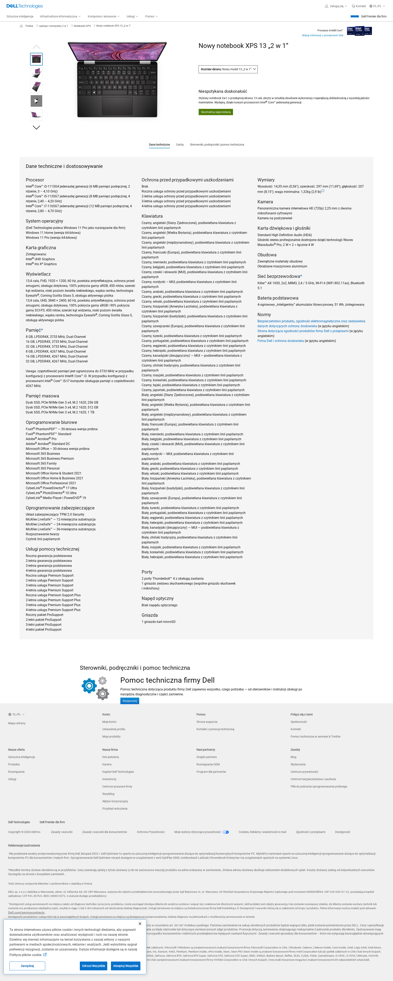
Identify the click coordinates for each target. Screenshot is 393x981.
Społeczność (299, 721)
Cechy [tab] (180, 144)
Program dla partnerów (211, 771)
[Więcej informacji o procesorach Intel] (359, 30)
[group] (117, 83)
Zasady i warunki (61, 832)
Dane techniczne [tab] (159, 144)
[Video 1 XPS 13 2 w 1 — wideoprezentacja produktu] (36, 101)
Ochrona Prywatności (151, 832)
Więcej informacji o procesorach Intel (322, 35)
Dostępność (342, 832)
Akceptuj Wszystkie (125, 965)
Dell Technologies (19, 822)
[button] (336, 6)
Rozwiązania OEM (208, 764)
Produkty (14, 764)
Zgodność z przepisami (310, 832)
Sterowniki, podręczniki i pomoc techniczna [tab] (217, 144)
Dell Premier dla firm (373, 16)
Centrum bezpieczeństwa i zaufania (313, 779)
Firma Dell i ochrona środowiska (280, 341)
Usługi (12, 779)
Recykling (108, 793)
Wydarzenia (298, 764)
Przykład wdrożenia (115, 808)
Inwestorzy (109, 779)
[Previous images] (36, 46)
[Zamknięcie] (140, 923)
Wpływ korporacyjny (115, 801)
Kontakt (296, 729)
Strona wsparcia (206, 721)
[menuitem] (61, 16)
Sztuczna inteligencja (21, 757)
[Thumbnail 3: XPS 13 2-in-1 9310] (36, 87)
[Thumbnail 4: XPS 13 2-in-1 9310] (36, 115)
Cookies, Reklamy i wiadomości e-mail (262, 832)
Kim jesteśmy (110, 757)
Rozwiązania (16, 771)
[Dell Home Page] (22, 26)
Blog (293, 757)
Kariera (107, 764)
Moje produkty (111, 736)
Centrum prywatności (304, 771)
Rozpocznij (130, 701)
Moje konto (109, 721)
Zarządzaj (27, 965)
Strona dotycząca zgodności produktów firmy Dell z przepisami (303, 331)
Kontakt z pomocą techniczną (215, 729)
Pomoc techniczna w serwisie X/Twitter (316, 736)
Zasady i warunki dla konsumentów (104, 832)
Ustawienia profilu (113, 729)
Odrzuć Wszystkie (93, 965)
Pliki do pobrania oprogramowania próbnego (319, 786)
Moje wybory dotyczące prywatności (197, 832)
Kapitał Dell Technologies (118, 771)
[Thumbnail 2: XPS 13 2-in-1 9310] (36, 73)
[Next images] (36, 127)
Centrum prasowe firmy (117, 786)
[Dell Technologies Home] (25, 6)
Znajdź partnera (206, 757)
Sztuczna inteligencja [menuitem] (20, 16)
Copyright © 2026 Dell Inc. (24, 832)
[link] (359, 6)
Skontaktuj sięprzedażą (216, 112)
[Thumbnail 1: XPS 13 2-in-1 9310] (36, 59)
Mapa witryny (17, 723)
